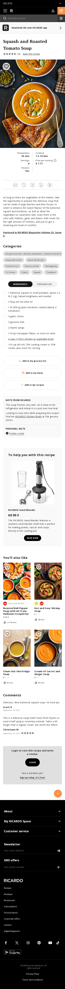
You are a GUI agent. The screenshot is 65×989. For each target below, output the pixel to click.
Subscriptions (10, 906)
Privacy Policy (32, 973)
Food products (11, 912)
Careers (8, 924)
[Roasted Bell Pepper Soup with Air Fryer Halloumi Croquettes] (17, 581)
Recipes (8, 888)
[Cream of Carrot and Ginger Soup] (48, 648)
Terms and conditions (32, 979)
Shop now (32, 538)
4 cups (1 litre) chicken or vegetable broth (31, 339)
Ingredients (20, 284)
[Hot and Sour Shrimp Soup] (48, 581)
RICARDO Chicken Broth (28, 416)
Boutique (8, 894)
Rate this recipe (31, 53)
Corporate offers (12, 918)
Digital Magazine (12, 931)
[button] (61, 11)
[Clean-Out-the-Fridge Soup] (17, 648)
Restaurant (9, 900)
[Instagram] (28, 943)
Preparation (44, 284)
